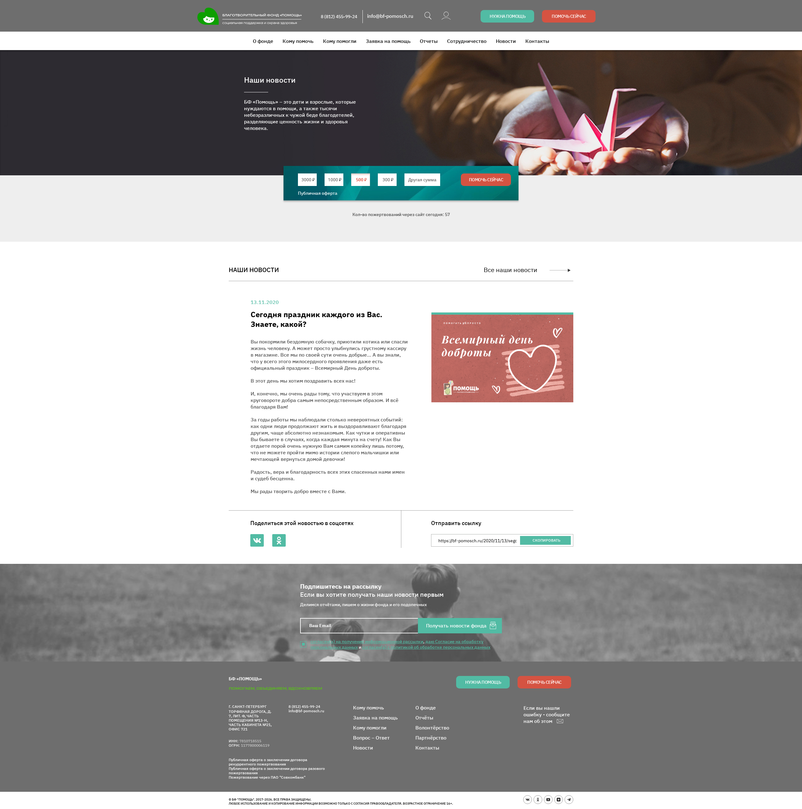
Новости (506, 41)
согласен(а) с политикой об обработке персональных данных (426, 647)
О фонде (263, 41)
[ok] (538, 799)
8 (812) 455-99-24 (339, 16)
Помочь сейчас (569, 16)
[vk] (527, 799)
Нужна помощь (507, 16)
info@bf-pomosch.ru (390, 16)
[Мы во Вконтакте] (257, 540)
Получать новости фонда (456, 625)
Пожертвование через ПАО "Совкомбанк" (267, 777)
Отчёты (424, 717)
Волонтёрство (432, 727)
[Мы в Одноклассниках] (279, 540)
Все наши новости (510, 270)
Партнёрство (430, 737)
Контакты (537, 41)
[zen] (558, 799)
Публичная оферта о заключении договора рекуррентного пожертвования (268, 762)
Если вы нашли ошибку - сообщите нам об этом (546, 714)
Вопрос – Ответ (371, 737)
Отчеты (429, 41)
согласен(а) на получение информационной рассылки (366, 641)
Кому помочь (298, 41)
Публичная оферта (317, 193)
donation (308, 180)
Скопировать (546, 540)
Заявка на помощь (388, 41)
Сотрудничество (467, 41)
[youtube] (548, 799)
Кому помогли (340, 41)
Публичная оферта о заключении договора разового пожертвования (277, 770)
